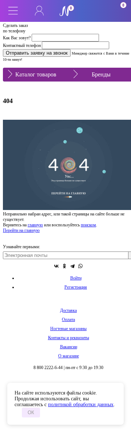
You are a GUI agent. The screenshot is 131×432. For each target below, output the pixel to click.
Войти (76, 278)
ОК (31, 412)
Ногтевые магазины (68, 328)
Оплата (68, 319)
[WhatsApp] (80, 266)
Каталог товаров (35, 74)
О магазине (68, 355)
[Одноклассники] (64, 266)
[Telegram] (72, 266)
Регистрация (75, 287)
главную (35, 224)
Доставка (68, 310)
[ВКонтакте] (56, 266)
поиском (88, 224)
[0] (92, 11)
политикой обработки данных (81, 404)
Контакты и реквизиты (68, 337)
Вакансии (68, 346)
